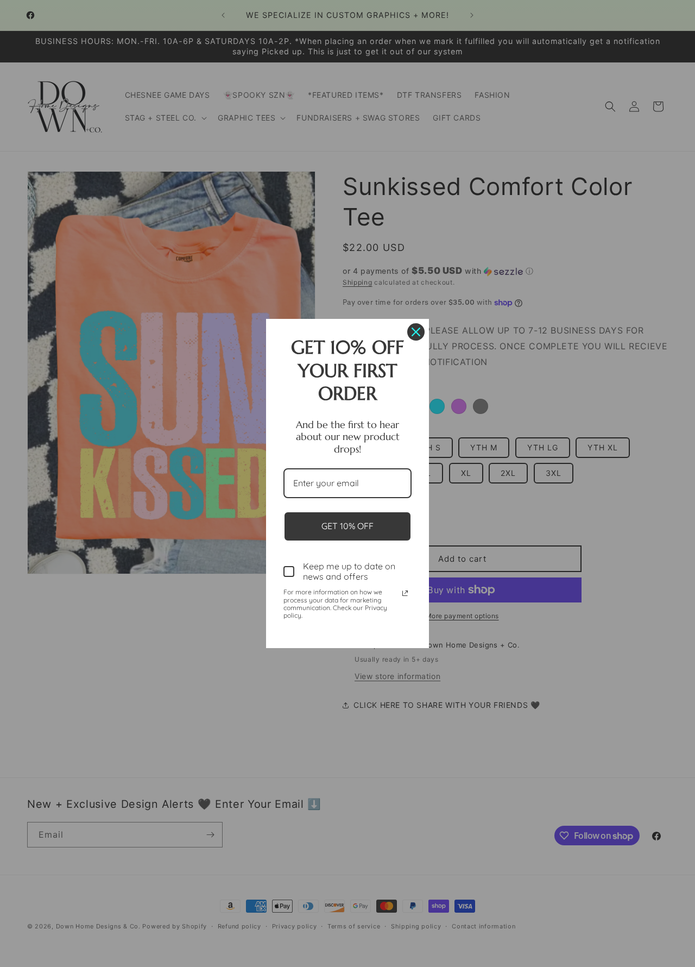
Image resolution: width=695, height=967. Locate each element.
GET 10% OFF (347, 525)
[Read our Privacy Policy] (405, 593)
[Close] (416, 332)
